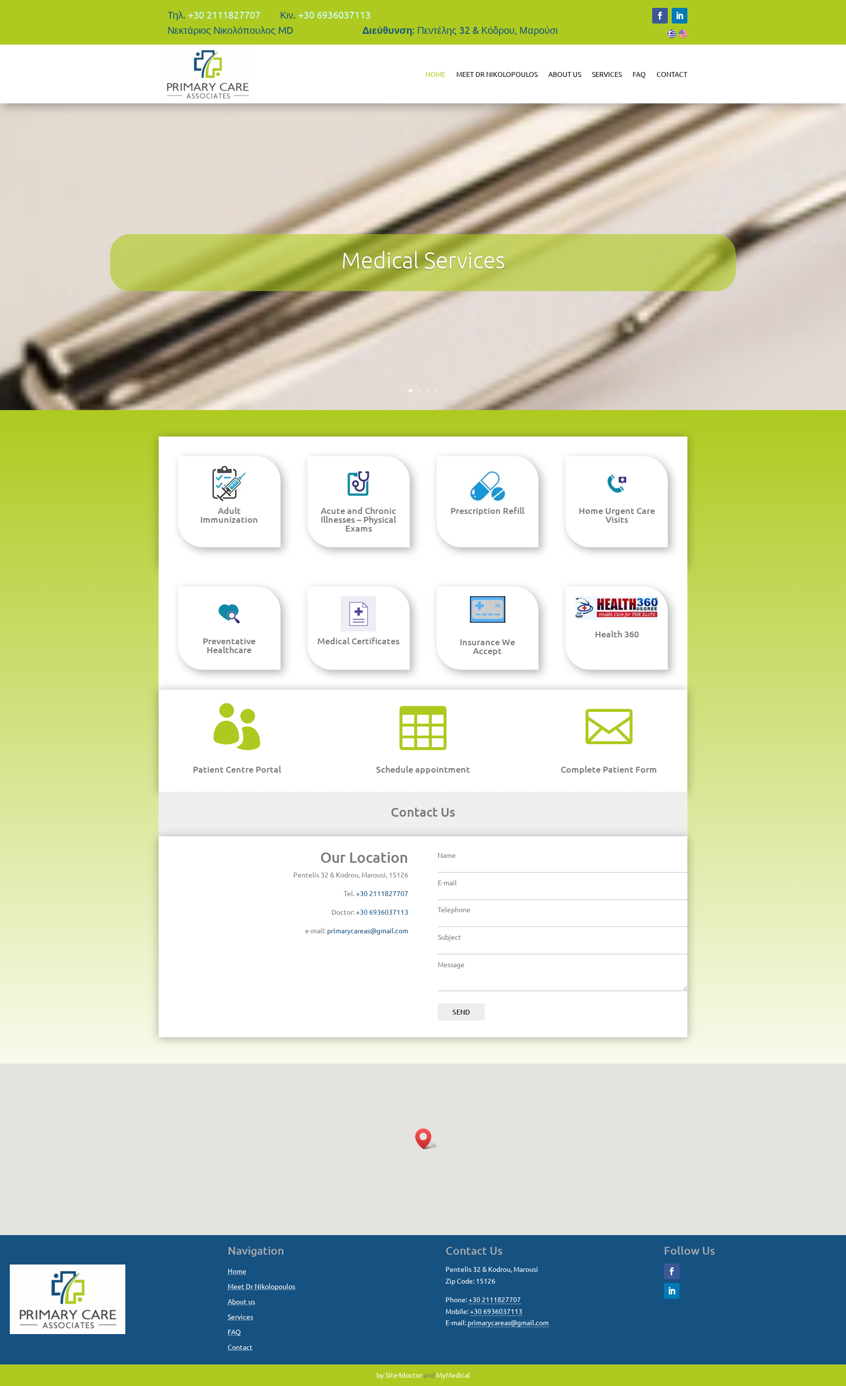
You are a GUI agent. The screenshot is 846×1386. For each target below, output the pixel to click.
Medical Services (423, 260)
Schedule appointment (423, 769)
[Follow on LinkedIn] (679, 16)
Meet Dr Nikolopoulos (497, 74)
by (380, 1374)
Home (435, 74)
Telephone (454, 909)
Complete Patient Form (609, 769)
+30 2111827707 (224, 14)
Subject (449, 936)
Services (607, 74)
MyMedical (453, 1374)
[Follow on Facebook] (660, 16)
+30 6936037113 (334, 14)
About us (564, 74)
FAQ (639, 74)
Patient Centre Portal (237, 769)
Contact (672, 74)
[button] (426, 1138)
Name (447, 855)
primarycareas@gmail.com (367, 930)
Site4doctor (403, 1374)
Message (451, 964)
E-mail (447, 882)
